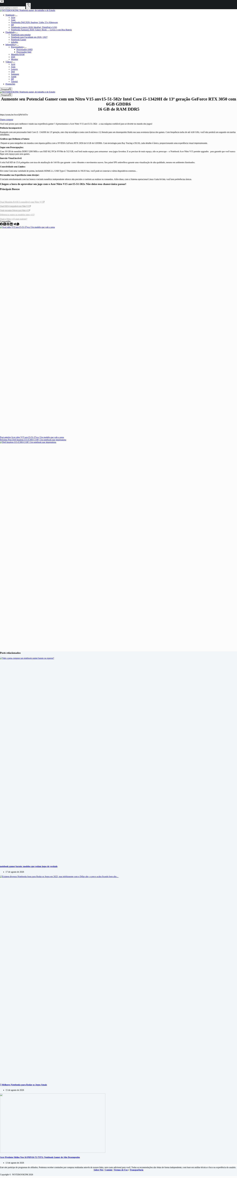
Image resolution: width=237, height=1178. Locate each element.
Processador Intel (23, 52)
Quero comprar (6, 119)
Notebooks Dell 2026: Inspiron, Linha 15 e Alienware (34, 22)
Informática (10, 44)
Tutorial (14, 81)
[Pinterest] (8, 225)
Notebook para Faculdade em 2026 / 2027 (29, 37)
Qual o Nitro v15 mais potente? (13, 219)
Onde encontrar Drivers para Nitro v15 (14, 210)
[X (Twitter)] (5, 225)
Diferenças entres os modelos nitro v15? (17, 215)
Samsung (15, 74)
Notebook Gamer (18, 39)
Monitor (14, 59)
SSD (13, 57)
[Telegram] (14, 225)
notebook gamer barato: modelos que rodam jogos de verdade (28, 866)
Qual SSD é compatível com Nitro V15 (15, 206)
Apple (13, 76)
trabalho (14, 42)
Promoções (10, 84)
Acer (13, 17)
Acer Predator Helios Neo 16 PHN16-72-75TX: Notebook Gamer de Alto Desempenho (40, 1157)
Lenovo (14, 69)
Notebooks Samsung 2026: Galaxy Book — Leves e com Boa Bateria (41, 30)
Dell (13, 71)
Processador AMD (24, 49)
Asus (13, 20)
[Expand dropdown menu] (16, 15)
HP (12, 25)
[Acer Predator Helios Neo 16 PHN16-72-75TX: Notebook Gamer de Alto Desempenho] (52, 1152)
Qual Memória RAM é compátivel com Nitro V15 (21, 202)
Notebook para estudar (21, 35)
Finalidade (10, 32)
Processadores (17, 47)
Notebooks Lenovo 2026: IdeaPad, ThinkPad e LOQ (34, 27)
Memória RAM (17, 54)
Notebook (9, 15)
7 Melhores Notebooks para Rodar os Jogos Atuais (23, 1085)
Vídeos (8, 62)
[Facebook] (1, 225)
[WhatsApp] (17, 225)
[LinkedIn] (11, 225)
